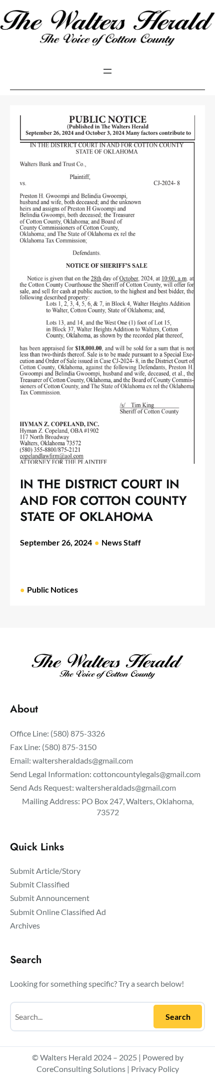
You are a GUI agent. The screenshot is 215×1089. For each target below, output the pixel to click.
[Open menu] (108, 71)
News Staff (121, 542)
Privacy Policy (155, 1068)
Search (178, 1016)
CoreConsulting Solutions (81, 1068)
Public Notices (52, 589)
